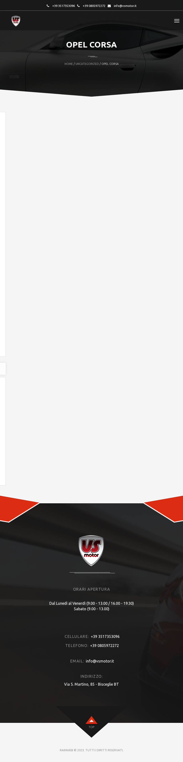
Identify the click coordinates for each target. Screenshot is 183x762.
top (91, 727)
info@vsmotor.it (125, 5)
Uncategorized (87, 63)
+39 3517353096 (63, 5)
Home (69, 63)
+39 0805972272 (94, 5)
